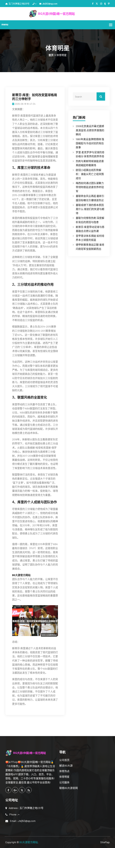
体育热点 (64, 771)
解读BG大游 (66, 765)
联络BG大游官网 (68, 787)
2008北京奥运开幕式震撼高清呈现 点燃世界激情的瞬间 (90, 130)
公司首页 (64, 759)
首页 (51, 54)
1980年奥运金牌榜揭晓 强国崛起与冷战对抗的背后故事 (90, 143)
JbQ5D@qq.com (49, 3)
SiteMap (105, 842)
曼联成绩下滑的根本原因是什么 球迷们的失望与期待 (90, 209)
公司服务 (64, 782)
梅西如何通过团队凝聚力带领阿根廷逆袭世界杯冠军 (90, 187)
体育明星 (64, 776)
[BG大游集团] (57, 13)
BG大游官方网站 (28, 842)
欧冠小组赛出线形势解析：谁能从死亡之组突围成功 (90, 174)
